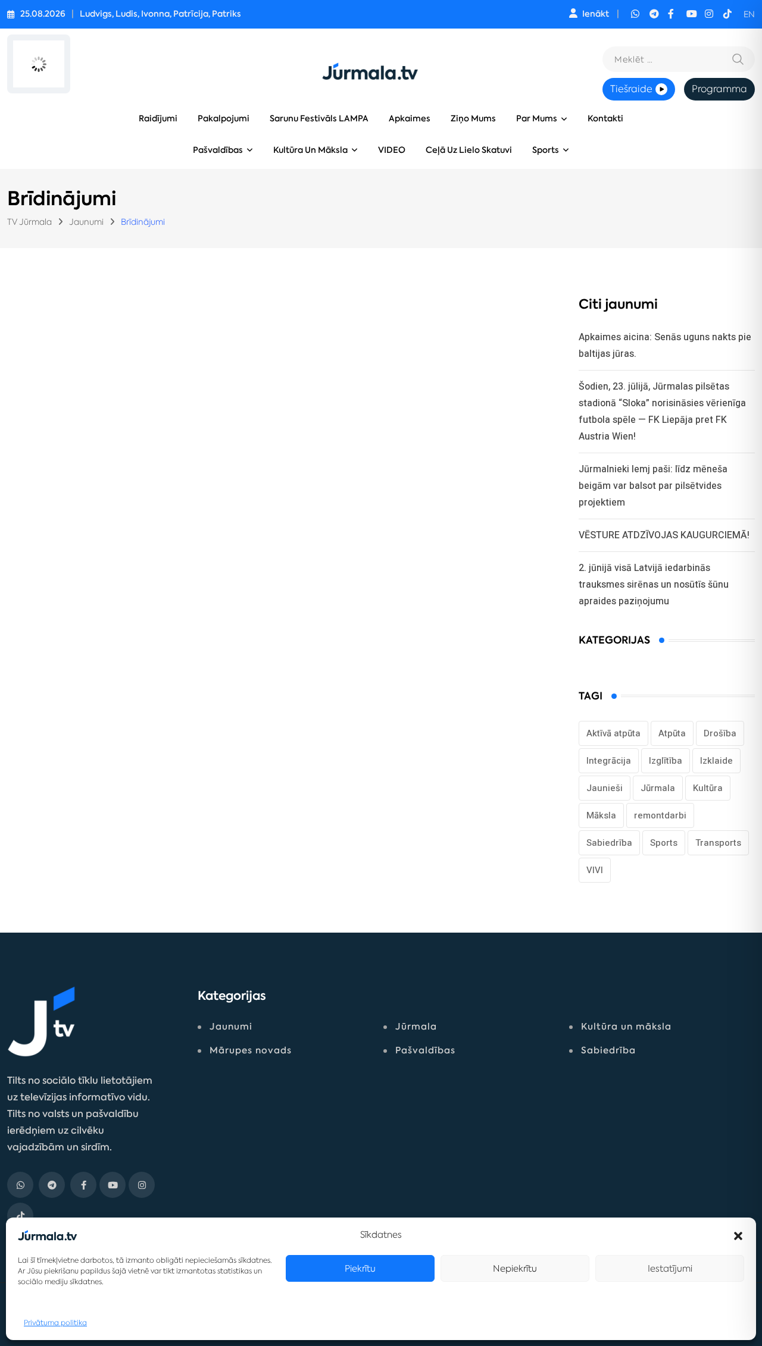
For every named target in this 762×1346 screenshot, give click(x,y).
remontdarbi (660, 815)
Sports (545, 150)
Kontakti (605, 118)
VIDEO (391, 150)
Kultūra (708, 788)
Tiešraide (631, 89)
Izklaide (716, 760)
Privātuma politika (55, 1322)
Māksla (601, 815)
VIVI (594, 870)
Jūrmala (658, 788)
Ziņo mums (473, 118)
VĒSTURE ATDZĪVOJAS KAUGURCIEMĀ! (664, 535)
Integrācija (608, 760)
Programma (719, 89)
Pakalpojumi (223, 118)
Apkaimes (409, 118)
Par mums (536, 118)
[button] (738, 1235)
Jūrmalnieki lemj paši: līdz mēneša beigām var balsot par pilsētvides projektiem (653, 485)
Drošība (720, 733)
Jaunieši (604, 788)
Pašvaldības (218, 150)
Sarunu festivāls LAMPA (319, 118)
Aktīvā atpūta (613, 733)
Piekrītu (360, 1268)
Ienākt (595, 14)
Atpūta (672, 733)
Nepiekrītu (515, 1268)
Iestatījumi (670, 1268)
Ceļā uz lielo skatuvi (469, 150)
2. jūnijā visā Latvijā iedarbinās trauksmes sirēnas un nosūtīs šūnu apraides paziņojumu (654, 584)
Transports (718, 842)
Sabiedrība (609, 842)
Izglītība (665, 760)
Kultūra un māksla (310, 150)
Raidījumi (158, 118)
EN (749, 14)
